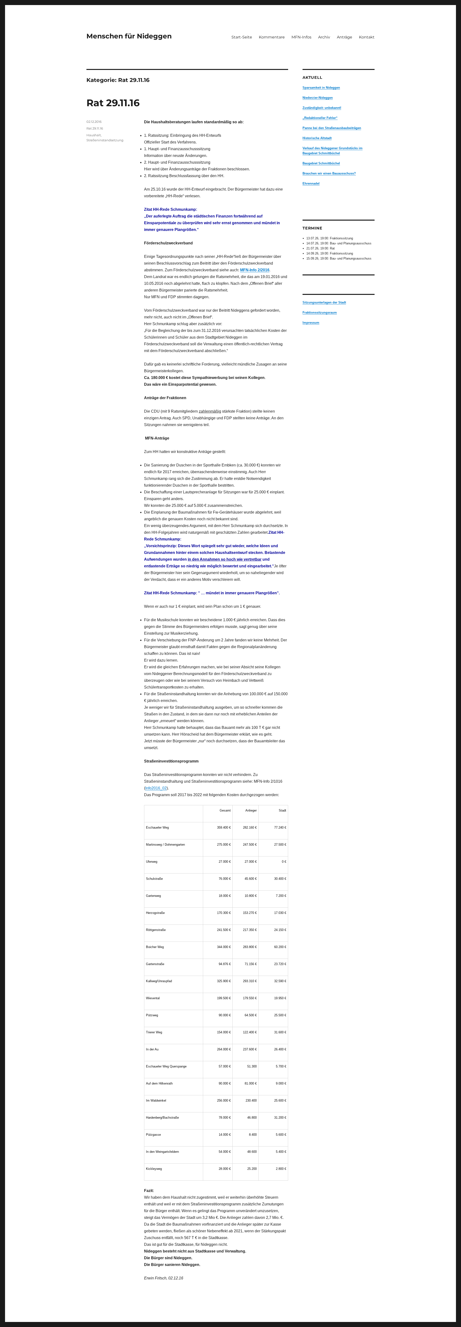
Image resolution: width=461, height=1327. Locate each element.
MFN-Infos (301, 37)
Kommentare (272, 37)
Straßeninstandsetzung (104, 140)
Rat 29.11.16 (113, 103)
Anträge (344, 37)
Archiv (324, 37)
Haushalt (93, 135)
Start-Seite (241, 37)
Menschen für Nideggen (129, 36)
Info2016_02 (156, 788)
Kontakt (367, 37)
